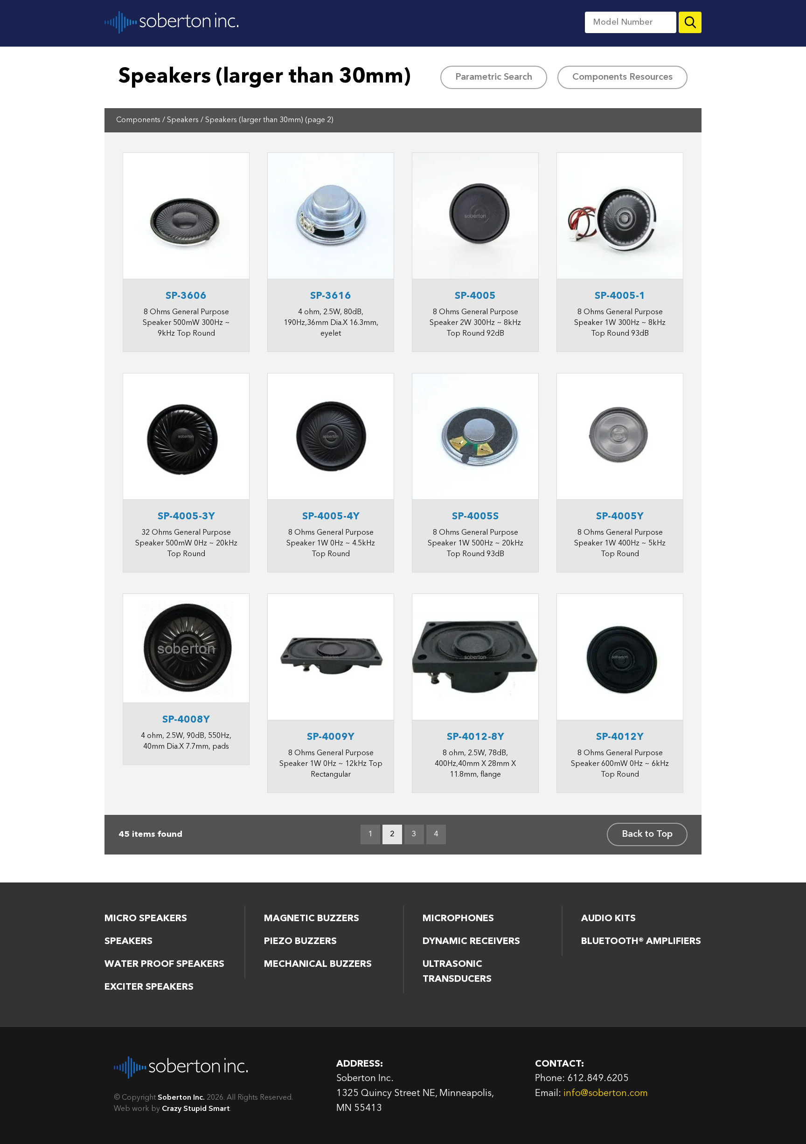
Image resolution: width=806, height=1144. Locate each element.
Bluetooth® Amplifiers (641, 941)
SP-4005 (475, 296)
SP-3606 (186, 296)
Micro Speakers (145, 918)
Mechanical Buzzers (318, 964)
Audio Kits (608, 918)
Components (341, 22)
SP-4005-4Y (331, 517)
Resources (400, 22)
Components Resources (622, 77)
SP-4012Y (620, 737)
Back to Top (647, 834)
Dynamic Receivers (471, 941)
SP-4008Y (186, 720)
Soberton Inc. (171, 22)
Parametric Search (493, 77)
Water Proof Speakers (164, 964)
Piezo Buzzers (300, 941)
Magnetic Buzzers (311, 918)
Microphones (458, 918)
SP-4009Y (330, 737)
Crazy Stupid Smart (196, 1109)
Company (456, 22)
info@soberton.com (605, 1093)
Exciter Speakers (149, 987)
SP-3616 (330, 296)
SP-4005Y (620, 517)
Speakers (183, 120)
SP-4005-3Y (186, 517)
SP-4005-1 (620, 296)
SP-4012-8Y (475, 737)
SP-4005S (475, 517)
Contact (554, 22)
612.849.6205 (598, 1078)
